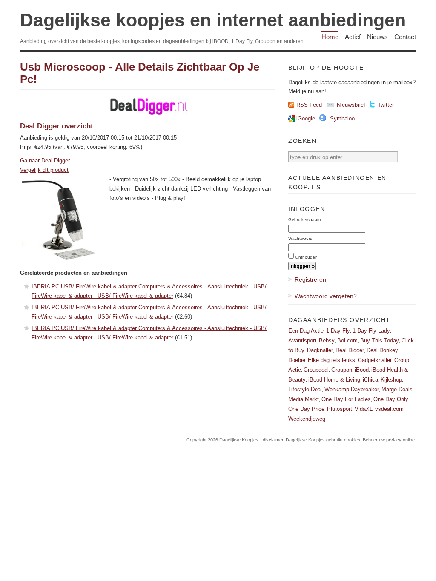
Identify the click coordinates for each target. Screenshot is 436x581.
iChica (370, 379)
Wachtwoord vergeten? (326, 296)
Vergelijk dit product (44, 170)
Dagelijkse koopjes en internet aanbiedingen (213, 20)
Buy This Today (379, 340)
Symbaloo (342, 118)
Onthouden (306, 257)
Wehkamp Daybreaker (351, 389)
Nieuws (377, 36)
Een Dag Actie (306, 331)
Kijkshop (391, 379)
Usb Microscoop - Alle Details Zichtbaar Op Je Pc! (139, 72)
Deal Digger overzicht (56, 126)
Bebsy (327, 340)
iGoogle (305, 118)
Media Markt (303, 399)
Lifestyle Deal (305, 389)
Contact (405, 36)
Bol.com (347, 340)
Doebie (296, 360)
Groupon (341, 370)
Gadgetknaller (375, 360)
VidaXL (364, 409)
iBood (362, 370)
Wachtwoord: (301, 238)
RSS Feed (309, 105)
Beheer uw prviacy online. (389, 439)
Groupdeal (316, 370)
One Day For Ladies (346, 399)
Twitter (386, 105)
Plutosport (339, 409)
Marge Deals (397, 389)
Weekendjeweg (306, 419)
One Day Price (306, 409)
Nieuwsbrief (351, 105)
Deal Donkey (382, 350)
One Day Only (390, 399)
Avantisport (302, 340)
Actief (353, 36)
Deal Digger (350, 350)
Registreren (310, 279)
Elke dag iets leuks (331, 360)
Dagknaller (320, 350)
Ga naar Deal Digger (45, 160)
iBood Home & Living (334, 379)
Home (329, 36)
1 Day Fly (338, 331)
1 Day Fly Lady (371, 331)
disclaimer (273, 439)
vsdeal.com (389, 409)
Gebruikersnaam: (305, 219)
